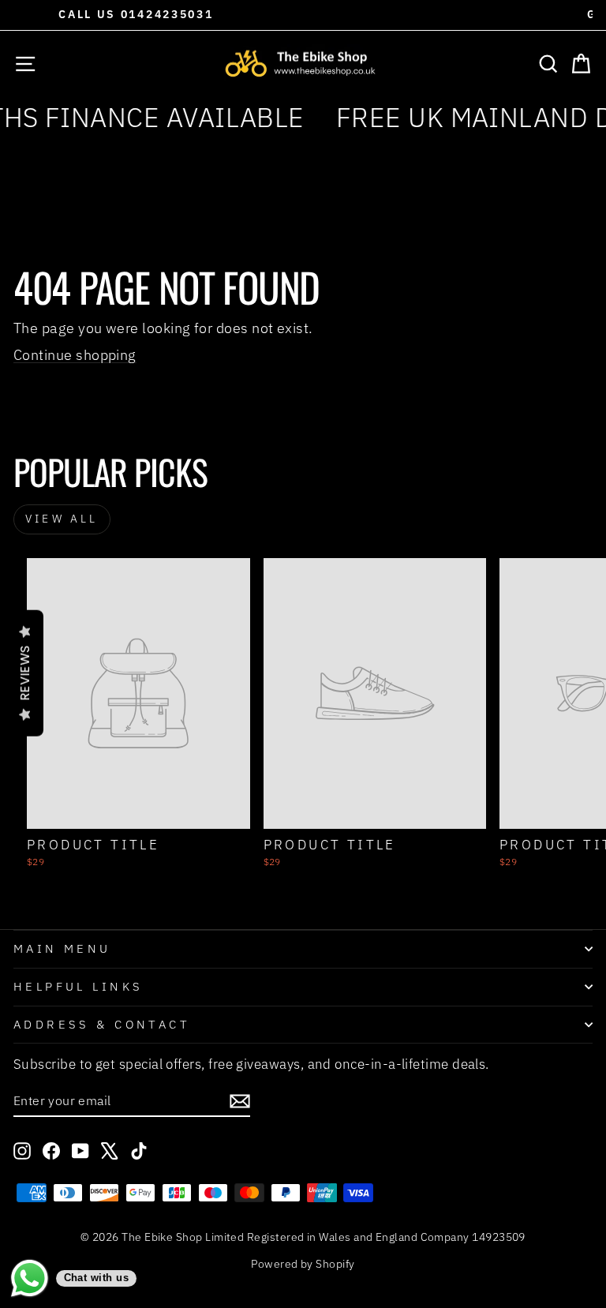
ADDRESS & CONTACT (101, 1024)
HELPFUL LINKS (78, 986)
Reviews (25, 673)
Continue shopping (75, 354)
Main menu (62, 948)
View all (62, 519)
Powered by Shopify (302, 1264)
